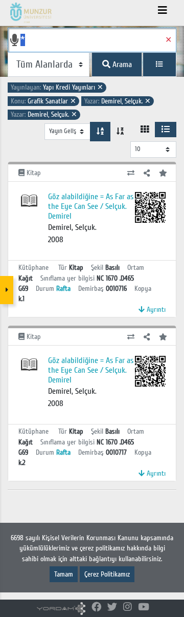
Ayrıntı (155, 309)
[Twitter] (112, 607)
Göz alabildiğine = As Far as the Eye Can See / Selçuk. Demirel (90, 206)
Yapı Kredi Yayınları (57, 87)
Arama (121, 64)
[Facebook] (96, 607)
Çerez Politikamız (107, 574)
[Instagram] (127, 607)
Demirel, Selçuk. (117, 101)
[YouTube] (143, 607)
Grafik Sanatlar (43, 101)
